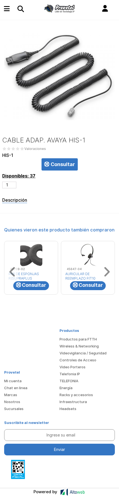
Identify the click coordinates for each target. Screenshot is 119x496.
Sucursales (14, 408)
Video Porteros (73, 367)
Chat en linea (15, 388)
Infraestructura (73, 401)
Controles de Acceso (78, 360)
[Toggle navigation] (20, 9)
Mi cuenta (13, 381)
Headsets (68, 408)
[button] (105, 8)
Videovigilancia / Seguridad (83, 353)
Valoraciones (35, 148)
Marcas (10, 395)
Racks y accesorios (76, 395)
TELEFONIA (69, 381)
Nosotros (12, 401)
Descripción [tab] (14, 200)
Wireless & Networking (79, 346)
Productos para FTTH (78, 339)
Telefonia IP (70, 374)
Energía (66, 388)
